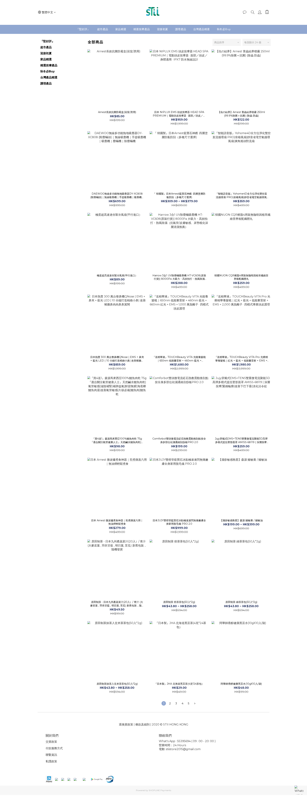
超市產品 (102, 29)
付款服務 (51, 748)
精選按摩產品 (141, 29)
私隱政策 (51, 761)
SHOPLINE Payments (160, 790)
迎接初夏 (162, 29)
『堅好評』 (83, 29)
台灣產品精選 (201, 29)
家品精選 (120, 29)
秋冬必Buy (224, 29)
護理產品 (180, 29)
